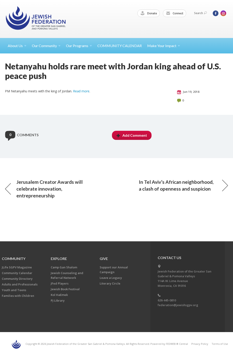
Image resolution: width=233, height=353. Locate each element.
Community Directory (17, 279)
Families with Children (18, 296)
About (15, 45)
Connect (177, 13)
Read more (81, 91)
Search (198, 13)
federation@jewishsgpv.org (178, 305)
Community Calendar (17, 273)
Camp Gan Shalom (64, 267)
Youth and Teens (14, 290)
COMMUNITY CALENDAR (119, 45)
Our (77, 45)
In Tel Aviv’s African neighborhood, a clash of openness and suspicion (176, 185)
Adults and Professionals (20, 284)
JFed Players (59, 283)
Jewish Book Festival (65, 289)
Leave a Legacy (111, 278)
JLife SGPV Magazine (17, 267)
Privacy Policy (199, 343)
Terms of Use (220, 343)
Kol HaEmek (59, 295)
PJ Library (58, 300)
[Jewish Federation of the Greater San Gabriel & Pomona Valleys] (36, 18)
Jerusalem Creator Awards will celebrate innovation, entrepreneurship (49, 188)
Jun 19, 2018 (190, 92)
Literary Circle (110, 283)
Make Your (161, 45)
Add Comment (134, 135)
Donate (152, 13)
